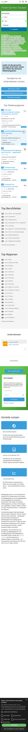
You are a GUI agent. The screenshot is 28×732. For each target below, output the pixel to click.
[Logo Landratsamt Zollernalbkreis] (25, 149)
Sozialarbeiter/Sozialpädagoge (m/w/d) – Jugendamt (11, 151)
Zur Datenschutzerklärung (19, 709)
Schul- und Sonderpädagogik (8, 41)
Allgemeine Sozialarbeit (17, 43)
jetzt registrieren (14, 371)
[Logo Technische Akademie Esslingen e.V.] (24, 132)
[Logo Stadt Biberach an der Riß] (25, 111)
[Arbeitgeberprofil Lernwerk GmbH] (5, 343)
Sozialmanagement (6, 47)
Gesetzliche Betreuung (7, 48)
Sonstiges (4, 40)
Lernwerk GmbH (13, 342)
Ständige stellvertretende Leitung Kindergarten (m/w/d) (10, 112)
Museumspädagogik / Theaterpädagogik (11, 50)
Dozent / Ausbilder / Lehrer (8, 52)
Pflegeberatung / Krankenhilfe (8, 54)
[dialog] (14, 715)
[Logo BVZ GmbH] (25, 168)
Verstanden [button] (14, 725)
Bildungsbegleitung (20, 41)
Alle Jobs (3, 116)
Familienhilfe (4, 38)
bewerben (23, 127)
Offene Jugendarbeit (6, 43)
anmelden (14, 400)
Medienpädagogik (17, 48)
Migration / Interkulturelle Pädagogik (16, 40)
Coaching (24, 50)
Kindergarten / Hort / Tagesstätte (16, 38)
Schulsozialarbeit (5, 45)
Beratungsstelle (14, 45)
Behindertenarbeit (16, 47)
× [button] (26, 699)
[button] (25, 25)
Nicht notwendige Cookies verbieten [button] (14, 729)
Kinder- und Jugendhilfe (7, 36)
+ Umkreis (5, 25)
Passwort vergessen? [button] (9, 403)
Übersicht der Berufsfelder (8, 245)
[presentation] (20, 1)
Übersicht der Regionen (7, 321)
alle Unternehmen (14, 360)
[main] (14, 276)
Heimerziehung (17, 36)
